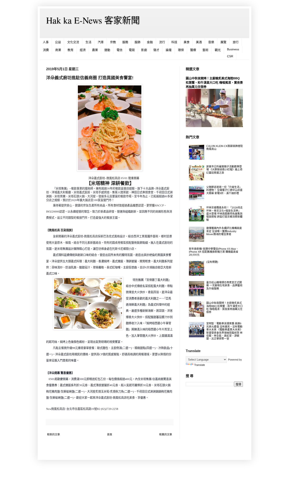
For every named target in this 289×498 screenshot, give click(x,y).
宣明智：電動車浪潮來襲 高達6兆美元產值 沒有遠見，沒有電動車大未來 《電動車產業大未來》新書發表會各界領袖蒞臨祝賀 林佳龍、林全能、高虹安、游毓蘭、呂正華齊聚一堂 (224, 331)
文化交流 (73, 42)
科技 (174, 42)
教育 (70, 50)
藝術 (205, 50)
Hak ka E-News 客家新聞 (93, 20)
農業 (95, 50)
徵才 (156, 50)
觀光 (218, 50)
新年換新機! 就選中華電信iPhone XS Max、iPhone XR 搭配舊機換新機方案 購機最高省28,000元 (213, 252)
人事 (46, 42)
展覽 (223, 42)
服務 (125, 42)
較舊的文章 (165, 434)
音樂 (211, 42)
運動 (107, 50)
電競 (132, 50)
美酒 (199, 42)
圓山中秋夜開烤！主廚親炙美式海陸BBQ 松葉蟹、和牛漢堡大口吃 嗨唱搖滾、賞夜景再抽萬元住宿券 (214, 82)
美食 (187, 42)
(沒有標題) (212, 262)
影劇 (144, 50)
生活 (88, 42)
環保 (181, 50)
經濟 (83, 50)
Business (233, 49)
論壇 (169, 50)
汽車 (101, 42)
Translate (199, 365)
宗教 (113, 42)
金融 (150, 42)
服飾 (137, 42)
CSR (230, 56)
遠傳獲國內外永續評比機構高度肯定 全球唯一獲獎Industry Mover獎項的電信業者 (224, 231)
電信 (119, 50)
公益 (58, 42)
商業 (58, 50)
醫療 (193, 50)
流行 (162, 42)
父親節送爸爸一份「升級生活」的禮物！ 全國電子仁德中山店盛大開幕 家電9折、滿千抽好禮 (224, 190)
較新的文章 (53, 434)
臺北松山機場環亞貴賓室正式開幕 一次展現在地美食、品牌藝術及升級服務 (224, 285)
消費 (46, 50)
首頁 (109, 434)
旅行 (236, 42)
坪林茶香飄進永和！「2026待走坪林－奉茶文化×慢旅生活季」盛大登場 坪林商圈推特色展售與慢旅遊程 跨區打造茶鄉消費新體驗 (224, 213)
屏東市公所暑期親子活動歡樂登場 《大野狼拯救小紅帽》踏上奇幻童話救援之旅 (224, 169)
